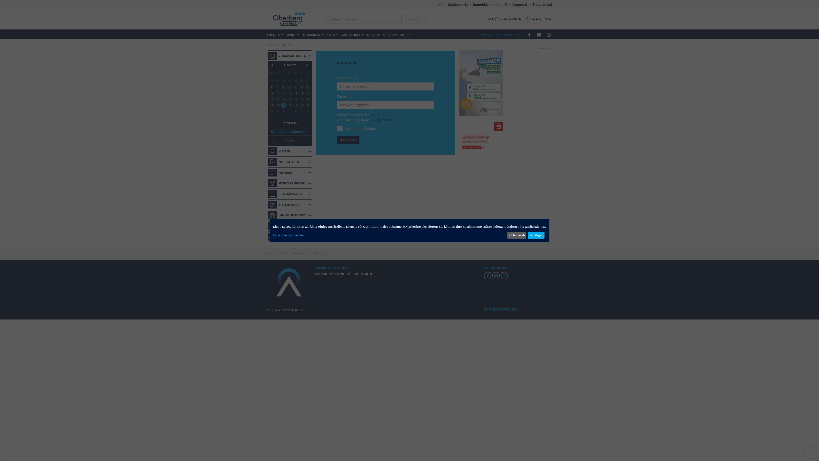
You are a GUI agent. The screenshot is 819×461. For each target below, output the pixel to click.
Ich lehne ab (516, 235)
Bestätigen (536, 235)
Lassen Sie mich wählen (289, 235)
